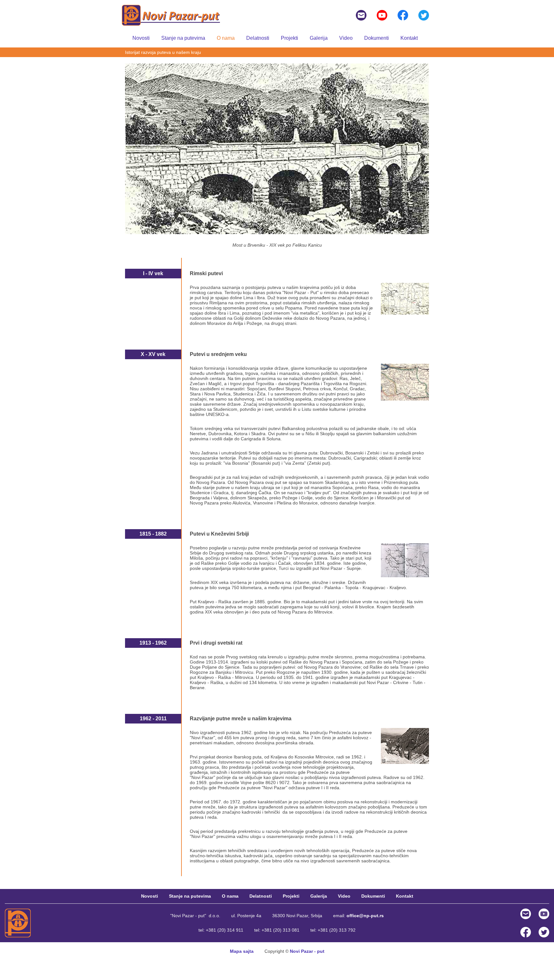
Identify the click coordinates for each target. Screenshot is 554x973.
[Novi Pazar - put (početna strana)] (171, 14)
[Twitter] (423, 14)
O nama (226, 38)
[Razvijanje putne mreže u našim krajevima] (405, 745)
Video (346, 38)
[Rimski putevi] (405, 298)
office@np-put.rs (365, 915)
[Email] (361, 14)
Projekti (289, 38)
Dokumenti (376, 38)
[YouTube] (382, 14)
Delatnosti (257, 38)
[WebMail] (525, 913)
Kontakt (409, 38)
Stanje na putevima (183, 38)
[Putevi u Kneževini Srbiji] (405, 560)
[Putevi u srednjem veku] (405, 381)
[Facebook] (403, 14)
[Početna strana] (19, 922)
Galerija (319, 38)
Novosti (141, 38)
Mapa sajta (242, 951)
